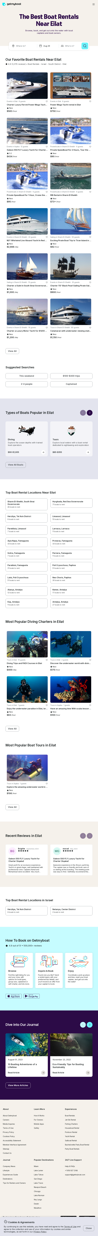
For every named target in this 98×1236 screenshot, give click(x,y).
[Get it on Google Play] (32, 996)
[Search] (85, 46)
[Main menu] (93, 4)
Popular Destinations (44, 1160)
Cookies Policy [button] (9, 1136)
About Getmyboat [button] (10, 1116)
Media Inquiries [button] (9, 1124)
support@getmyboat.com (75, 1175)
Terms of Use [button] (70, 1226)
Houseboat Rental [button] (72, 1128)
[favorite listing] (47, 101)
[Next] (90, 413)
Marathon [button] (37, 1208)
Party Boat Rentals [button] (72, 1149)
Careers (6, 1120)
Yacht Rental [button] (70, 1136)
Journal (6, 1160)
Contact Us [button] (7, 1153)
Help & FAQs (70, 1166)
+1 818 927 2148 (71, 1170)
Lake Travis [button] (38, 1183)
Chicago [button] (37, 1191)
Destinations (7, 1179)
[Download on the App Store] (13, 996)
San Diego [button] (38, 1179)
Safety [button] (36, 1128)
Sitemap (6, 1149)
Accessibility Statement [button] (12, 1141)
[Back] (83, 413)
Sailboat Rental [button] (71, 1141)
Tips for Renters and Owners (14, 1183)
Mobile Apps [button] (39, 1124)
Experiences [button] (71, 1109)
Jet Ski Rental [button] (70, 1120)
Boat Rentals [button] (70, 1116)
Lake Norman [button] (39, 1195)
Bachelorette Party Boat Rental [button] (77, 1145)
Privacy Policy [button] (39, 1232)
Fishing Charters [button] (71, 1124)
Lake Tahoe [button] (38, 1175)
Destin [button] (36, 1204)
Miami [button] (36, 1166)
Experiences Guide (10, 1175)
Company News (9, 1166)
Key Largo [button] (38, 1200)
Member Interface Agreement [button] (14, 1145)
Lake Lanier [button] (38, 1170)
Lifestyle (6, 1170)
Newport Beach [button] (40, 1187)
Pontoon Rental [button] (71, 1132)
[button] (33, 64)
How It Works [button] (39, 1116)
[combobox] (23, 46)
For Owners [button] (38, 1120)
